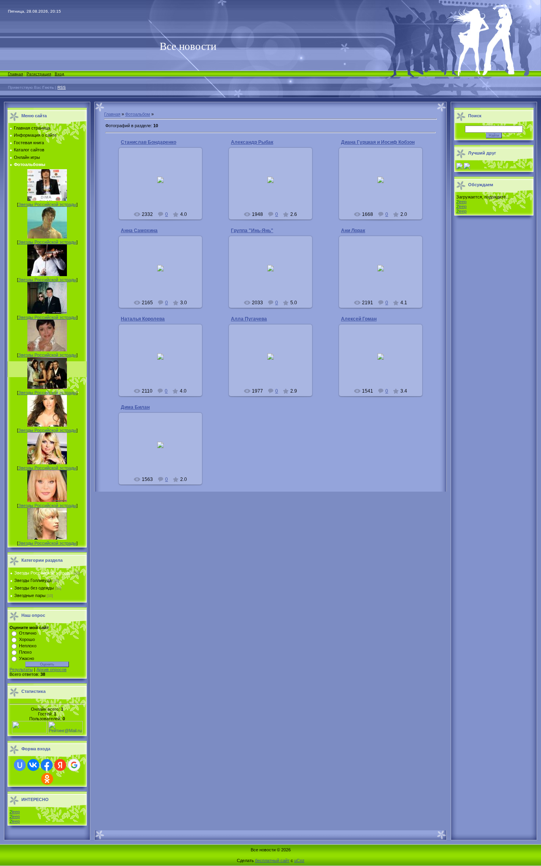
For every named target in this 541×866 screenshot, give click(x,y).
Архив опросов (51, 669)
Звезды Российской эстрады (47, 204)
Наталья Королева (143, 319)
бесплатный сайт (272, 860)
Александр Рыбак (252, 142)
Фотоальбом (137, 114)
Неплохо (27, 645)
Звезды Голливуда (32, 580)
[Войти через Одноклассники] (47, 779)
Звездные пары (30, 595)
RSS (61, 87)
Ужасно (26, 658)
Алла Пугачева (249, 319)
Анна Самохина (139, 230)
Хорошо (27, 639)
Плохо (25, 652)
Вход (59, 74)
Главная (15, 74)
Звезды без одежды (34, 588)
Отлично (27, 633)
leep (15, 811)
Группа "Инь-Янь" (252, 230)
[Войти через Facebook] (47, 765)
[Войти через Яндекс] (60, 765)
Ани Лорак (353, 230)
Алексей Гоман (359, 319)
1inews (163, 186)
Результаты (21, 669)
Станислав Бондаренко (148, 142)
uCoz (299, 860)
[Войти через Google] (74, 765)
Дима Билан (135, 407)
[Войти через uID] (20, 765)
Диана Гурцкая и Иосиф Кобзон (378, 142)
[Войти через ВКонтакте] (33, 765)
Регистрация (39, 74)
